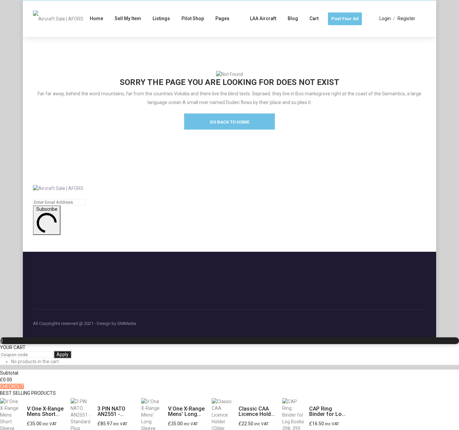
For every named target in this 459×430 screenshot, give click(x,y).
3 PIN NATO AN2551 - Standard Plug (114, 411)
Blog (293, 18)
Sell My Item (128, 18)
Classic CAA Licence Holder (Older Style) (257, 411)
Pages (222, 18)
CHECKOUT (12, 386)
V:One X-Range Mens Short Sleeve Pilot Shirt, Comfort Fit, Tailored (45, 411)
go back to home (229, 122)
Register (406, 18)
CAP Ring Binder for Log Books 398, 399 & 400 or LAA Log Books (327, 411)
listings (161, 18)
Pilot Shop (192, 18)
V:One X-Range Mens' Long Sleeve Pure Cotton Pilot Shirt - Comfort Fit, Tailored (186, 411)
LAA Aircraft (263, 18)
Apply (62, 354)
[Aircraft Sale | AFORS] (58, 18)
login (385, 18)
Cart (314, 18)
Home (96, 18)
